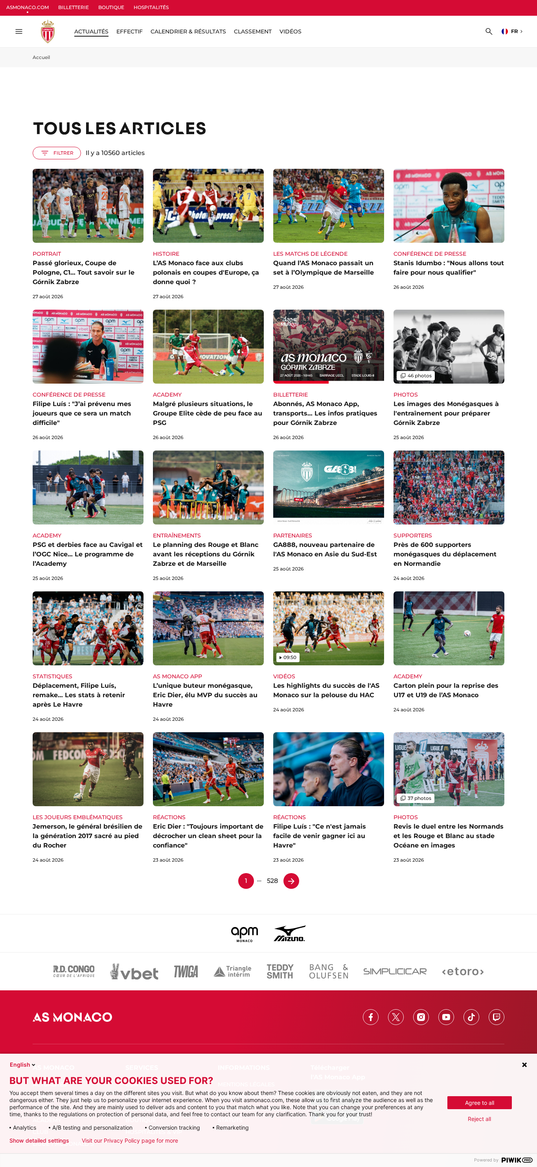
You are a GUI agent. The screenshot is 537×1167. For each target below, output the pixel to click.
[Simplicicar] (395, 971)
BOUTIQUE (111, 7)
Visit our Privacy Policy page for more (130, 1140)
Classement (253, 31)
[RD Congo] (74, 971)
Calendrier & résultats (188, 31)
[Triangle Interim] (232, 971)
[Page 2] (291, 881)
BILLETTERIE (73, 7)
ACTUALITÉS (91, 31)
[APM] (244, 933)
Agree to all (479, 1102)
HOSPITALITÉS (151, 7)
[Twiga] (186, 971)
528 (272, 880)
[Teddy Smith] (280, 971)
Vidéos (291, 31)
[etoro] (463, 971)
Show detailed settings (39, 1140)
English (20, 1064)
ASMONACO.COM (27, 7)
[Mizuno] (290, 933)
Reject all (479, 1118)
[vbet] (134, 971)
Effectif (129, 31)
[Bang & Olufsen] (328, 971)
